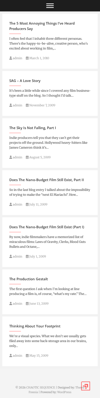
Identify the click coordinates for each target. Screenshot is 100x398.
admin (17, 58)
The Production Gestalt (28, 279)
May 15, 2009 (38, 356)
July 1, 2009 (37, 256)
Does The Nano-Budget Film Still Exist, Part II (46, 179)
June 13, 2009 (39, 304)
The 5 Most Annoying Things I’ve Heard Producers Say (42, 26)
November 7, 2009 (42, 105)
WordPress (64, 392)
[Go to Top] (85, 386)
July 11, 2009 (38, 204)
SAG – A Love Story (24, 80)
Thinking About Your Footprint (34, 326)
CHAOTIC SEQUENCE (40, 387)
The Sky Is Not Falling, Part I (32, 127)
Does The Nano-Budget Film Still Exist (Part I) (46, 227)
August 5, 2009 (40, 157)
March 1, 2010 (39, 58)
